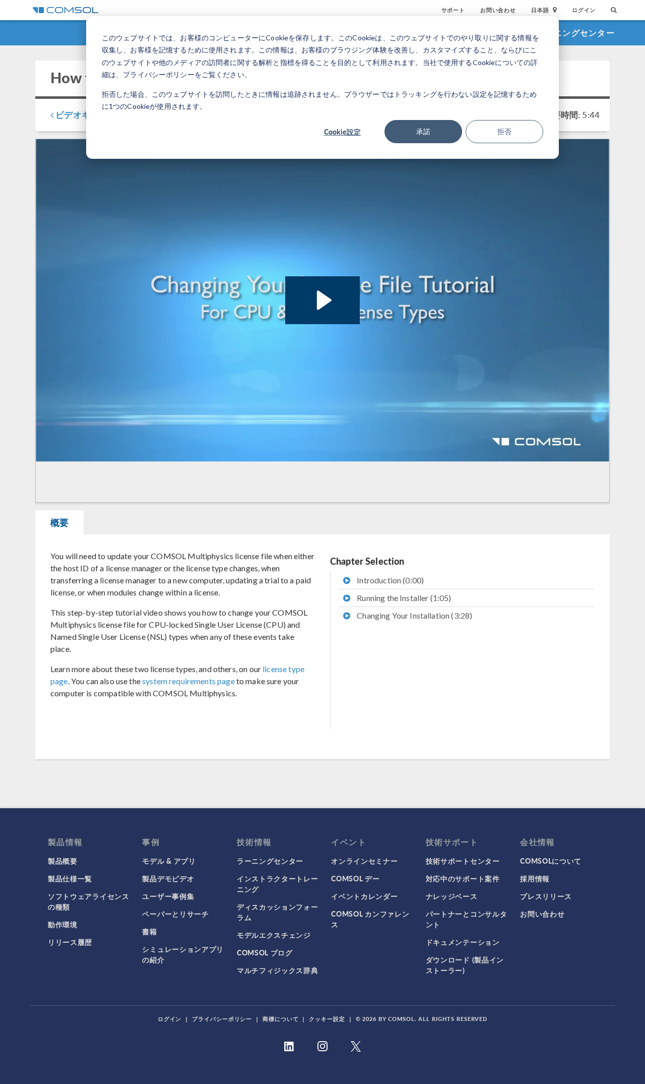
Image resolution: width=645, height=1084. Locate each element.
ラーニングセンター (575, 32)
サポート (453, 10)
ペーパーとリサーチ (175, 914)
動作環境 (63, 924)
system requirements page (188, 681)
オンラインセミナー (364, 861)
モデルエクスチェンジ (274, 935)
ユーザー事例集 (168, 896)
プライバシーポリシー (222, 1018)
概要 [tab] (59, 522)
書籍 (149, 931)
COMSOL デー (355, 878)
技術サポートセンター (463, 861)
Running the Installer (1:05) (403, 598)
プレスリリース (546, 896)
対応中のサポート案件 (463, 878)
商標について (280, 1018)
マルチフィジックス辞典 (277, 970)
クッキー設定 (327, 1018)
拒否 (504, 131)
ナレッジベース (452, 896)
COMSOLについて (551, 861)
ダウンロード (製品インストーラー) (465, 964)
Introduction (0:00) (389, 580)
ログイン (584, 10)
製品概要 (63, 861)
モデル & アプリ (169, 861)
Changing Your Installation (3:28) (413, 615)
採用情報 (535, 878)
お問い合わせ (498, 10)
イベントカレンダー (364, 896)
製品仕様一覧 (70, 878)
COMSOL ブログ (265, 952)
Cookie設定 (342, 132)
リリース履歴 (70, 942)
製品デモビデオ (168, 878)
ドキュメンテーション (463, 942)
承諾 (423, 131)
